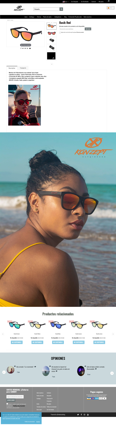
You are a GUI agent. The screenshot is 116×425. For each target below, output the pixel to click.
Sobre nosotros (87, 17)
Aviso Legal (39, 409)
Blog (65, 17)
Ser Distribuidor (85, 2)
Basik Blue (57, 334)
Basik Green (17, 334)
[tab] (11, 68)
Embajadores (58, 17)
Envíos (38, 404)
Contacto (93, 2)
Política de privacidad (80, 32)
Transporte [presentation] (23, 68)
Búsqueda (49, 395)
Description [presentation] (12, 68)
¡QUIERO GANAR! (11, 400)
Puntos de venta (47, 17)
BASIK (12, 20)
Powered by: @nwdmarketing (58, 415)
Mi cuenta (101, 2)
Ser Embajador (74, 2)
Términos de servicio (41, 407)
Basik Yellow (37, 334)
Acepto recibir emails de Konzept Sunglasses (16, 405)
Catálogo (31, 17)
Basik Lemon (79, 334)
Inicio (26, 17)
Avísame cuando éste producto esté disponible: (72, 26)
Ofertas (39, 17)
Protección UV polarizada (75, 17)
